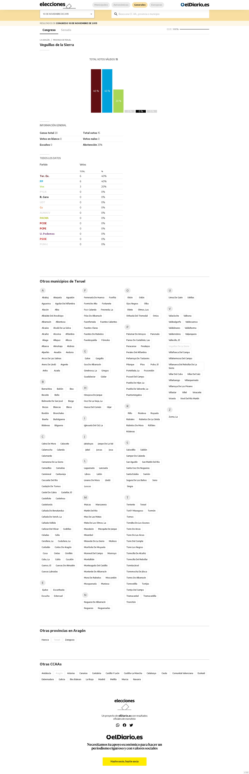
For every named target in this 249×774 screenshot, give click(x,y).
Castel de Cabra (49, 492)
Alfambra (70, 334)
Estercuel (58, 596)
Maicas (87, 504)
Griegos (105, 370)
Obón (130, 297)
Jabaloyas (88, 443)
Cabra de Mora (49, 443)
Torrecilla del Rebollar (137, 559)
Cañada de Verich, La (52, 516)
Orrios (156, 316)
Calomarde (47, 456)
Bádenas (46, 425)
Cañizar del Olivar (50, 529)
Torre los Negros (134, 547)
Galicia (62, 679)
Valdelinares (174, 328)
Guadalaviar (89, 376)
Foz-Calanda (90, 309)
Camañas (60, 468)
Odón (141, 297)
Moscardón (111, 577)
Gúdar (103, 376)
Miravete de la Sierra (94, 541)
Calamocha (47, 449)
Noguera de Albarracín (95, 602)
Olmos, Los (143, 309)
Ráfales (151, 425)
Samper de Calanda (135, 456)
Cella (57, 535)
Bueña (45, 419)
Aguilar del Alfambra (65, 303)
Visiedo (172, 398)
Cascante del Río (50, 480)
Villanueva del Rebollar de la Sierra (183, 366)
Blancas (57, 407)
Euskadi (201, 673)
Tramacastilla (149, 596)
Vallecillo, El (174, 340)
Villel (184, 392)
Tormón (151, 510)
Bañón (60, 389)
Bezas (45, 407)
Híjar (109, 407)
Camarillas (46, 468)
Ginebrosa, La (90, 370)
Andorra (70, 352)
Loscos (87, 486)
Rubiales (130, 419)
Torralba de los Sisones (138, 523)
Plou (142, 364)
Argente (64, 364)
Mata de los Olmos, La (95, 523)
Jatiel (87, 449)
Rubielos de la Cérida (149, 419)
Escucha (45, 596)
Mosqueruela (90, 583)
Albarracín (46, 322)
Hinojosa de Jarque (93, 395)
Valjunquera (190, 334)
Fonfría (112, 297)
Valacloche (174, 316)
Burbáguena (59, 419)
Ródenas (130, 431)
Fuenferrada (90, 322)
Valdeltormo (190, 328)
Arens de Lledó (49, 364)
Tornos (130, 516)
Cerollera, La (47, 541)
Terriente (130, 504)
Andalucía (46, 673)
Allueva (45, 346)
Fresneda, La (107, 309)
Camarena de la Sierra (52, 462)
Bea (72, 389)
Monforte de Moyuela (94, 547)
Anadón (57, 352)
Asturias (71, 673)
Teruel (143, 504)
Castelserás (47, 504)
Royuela (155, 413)
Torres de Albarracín (136, 577)
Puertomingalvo (134, 395)
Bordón (45, 413)
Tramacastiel (132, 596)
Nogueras (88, 608)
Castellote (46, 498)
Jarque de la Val (105, 443)
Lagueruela (89, 468)
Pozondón (149, 370)
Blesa (69, 407)
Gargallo (100, 358)
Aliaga (45, 340)
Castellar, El (66, 492)
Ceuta (164, 673)
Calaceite (64, 443)
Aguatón (70, 297)
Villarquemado (192, 380)
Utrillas (191, 297)
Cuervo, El (46, 565)
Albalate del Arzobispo (53, 316)
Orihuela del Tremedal (137, 316)
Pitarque (130, 364)
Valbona (187, 316)
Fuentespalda (90, 340)
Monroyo (112, 553)
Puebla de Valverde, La (137, 389)
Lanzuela (103, 468)
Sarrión (146, 474)
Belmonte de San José (52, 401)
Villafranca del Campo (179, 352)
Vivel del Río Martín (189, 398)
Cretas (57, 553)
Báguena (59, 425)
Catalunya (151, 673)
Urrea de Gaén (176, 297)
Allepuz (56, 340)
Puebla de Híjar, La (135, 383)
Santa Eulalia (132, 474)
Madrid (101, 679)
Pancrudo (155, 334)
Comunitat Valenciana (182, 673)
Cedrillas (67, 529)
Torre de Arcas (133, 529)
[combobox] (163, 14)
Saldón (143, 449)
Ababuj (45, 297)
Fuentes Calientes (108, 322)
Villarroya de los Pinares (181, 386)
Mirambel (88, 535)
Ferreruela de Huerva (94, 297)
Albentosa (60, 322)
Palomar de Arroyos (136, 334)
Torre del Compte (134, 541)
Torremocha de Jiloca (136, 571)
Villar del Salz (193, 374)
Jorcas (99, 449)
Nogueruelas (104, 608)
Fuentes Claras (91, 328)
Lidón (99, 474)
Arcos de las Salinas (51, 358)
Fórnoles (105, 340)
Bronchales (58, 413)
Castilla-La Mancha (133, 673)
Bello (57, 395)
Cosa (45, 553)
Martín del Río (91, 510)
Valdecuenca (191, 322)
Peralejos (145, 346)
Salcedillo (131, 449)
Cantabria (96, 673)
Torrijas (145, 583)
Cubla (57, 559)
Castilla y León (112, 673)
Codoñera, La (64, 541)
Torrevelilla (131, 583)
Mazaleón (89, 529)
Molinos (113, 541)
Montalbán (89, 559)
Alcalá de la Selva (62, 328)
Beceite (45, 395)
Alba (57, 309)
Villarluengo (174, 380)
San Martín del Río (151, 462)
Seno (154, 480)
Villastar (172, 392)
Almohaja (58, 346)
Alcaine (45, 328)
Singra (130, 486)
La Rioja (90, 679)
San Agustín (132, 462)
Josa (111, 449)
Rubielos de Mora (134, 425)
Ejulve (45, 590)
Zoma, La (173, 417)
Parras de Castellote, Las (138, 340)
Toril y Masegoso (134, 510)
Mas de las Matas (92, 516)
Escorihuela (58, 590)
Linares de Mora (92, 480)
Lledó (107, 480)
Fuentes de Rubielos (94, 334)
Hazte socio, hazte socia (125, 761)
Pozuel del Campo (135, 376)
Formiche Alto (90, 303)
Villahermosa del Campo (180, 358)
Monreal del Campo (93, 553)
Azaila (57, 370)
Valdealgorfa (175, 322)
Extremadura (48, 679)
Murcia (125, 679)
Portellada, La (132, 370)
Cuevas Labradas (50, 571)
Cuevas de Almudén (65, 565)
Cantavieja (61, 474)
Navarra (137, 679)
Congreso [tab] (49, 30)
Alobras (70, 346)
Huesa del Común (92, 407)
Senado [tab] (66, 30)
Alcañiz (45, 334)
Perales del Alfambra (136, 352)
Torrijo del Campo (135, 590)
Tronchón (131, 602)
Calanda (61, 449)
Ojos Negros (132, 303)
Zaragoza (69, 639)
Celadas (45, 535)
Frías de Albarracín (93, 316)
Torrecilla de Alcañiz (136, 553)
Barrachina (47, 389)
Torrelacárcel (132, 565)
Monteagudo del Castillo (96, 565)
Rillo (130, 413)
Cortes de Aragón (63, 547)
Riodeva (142, 413)
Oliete (130, 309)
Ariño (45, 370)
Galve (87, 358)
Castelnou (60, 498)
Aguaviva (46, 303)
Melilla (113, 679)
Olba (146, 303)
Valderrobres (175, 334)
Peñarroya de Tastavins (137, 358)
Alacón (45, 309)
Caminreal (46, 474)
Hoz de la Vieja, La (93, 401)
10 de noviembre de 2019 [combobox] (56, 14)
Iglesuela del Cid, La (93, 425)
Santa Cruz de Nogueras (138, 468)
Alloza (69, 340)
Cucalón (70, 559)
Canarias (83, 673)
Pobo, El (155, 364)
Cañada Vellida (49, 523)
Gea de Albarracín (92, 364)
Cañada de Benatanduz (53, 510)
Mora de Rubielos (92, 577)
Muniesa (105, 583)
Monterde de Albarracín (95, 571)
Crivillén (68, 553)
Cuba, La (46, 559)
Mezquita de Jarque (107, 529)
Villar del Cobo (176, 374)
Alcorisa (57, 334)
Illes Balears (75, 679)
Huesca (45, 639)
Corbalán (46, 547)
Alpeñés (45, 352)
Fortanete (106, 303)
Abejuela (57, 297)
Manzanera (101, 504)
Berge (71, 401)
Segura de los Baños (136, 480)
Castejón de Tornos (51, 486)
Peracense (131, 346)
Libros (87, 474)
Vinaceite (197, 392)
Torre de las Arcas (135, 535)
